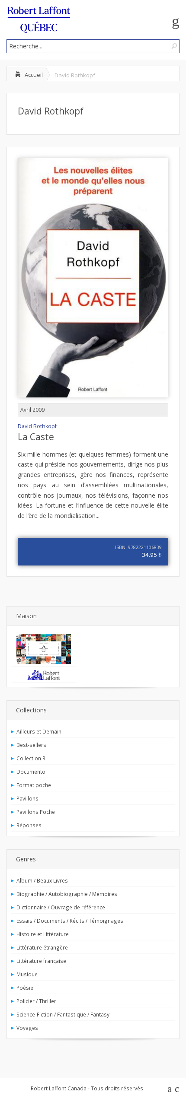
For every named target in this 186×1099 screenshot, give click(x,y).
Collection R (30, 758)
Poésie (24, 987)
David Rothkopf (50, 111)
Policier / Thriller (36, 1000)
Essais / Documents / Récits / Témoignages (69, 920)
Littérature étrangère (42, 947)
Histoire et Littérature (42, 934)
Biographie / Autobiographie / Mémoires (66, 893)
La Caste (36, 437)
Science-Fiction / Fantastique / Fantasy (62, 1014)
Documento (30, 771)
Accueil (34, 75)
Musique (27, 974)
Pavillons (27, 798)
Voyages (27, 1027)
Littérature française (41, 960)
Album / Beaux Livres (42, 880)
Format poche (33, 784)
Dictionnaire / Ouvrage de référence (60, 907)
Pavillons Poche (35, 811)
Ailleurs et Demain (38, 731)
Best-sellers (31, 744)
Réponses (29, 825)
